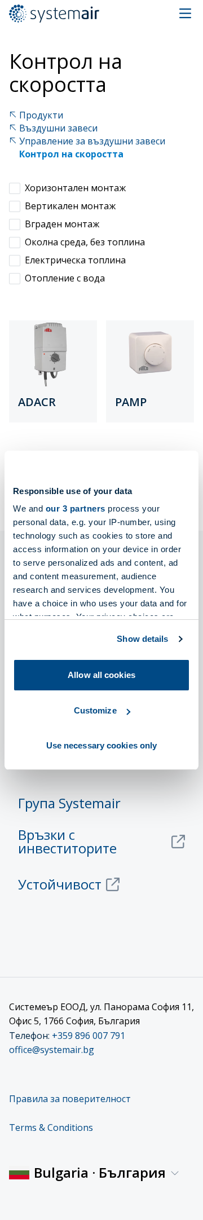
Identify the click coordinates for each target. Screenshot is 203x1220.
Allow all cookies (101, 675)
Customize (95, 710)
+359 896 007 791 (88, 1035)
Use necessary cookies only (101, 745)
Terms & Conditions (51, 1127)
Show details (142, 639)
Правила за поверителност (70, 1099)
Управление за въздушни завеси (92, 141)
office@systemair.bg (51, 1049)
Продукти (41, 115)
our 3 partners (75, 508)
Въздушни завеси (58, 128)
